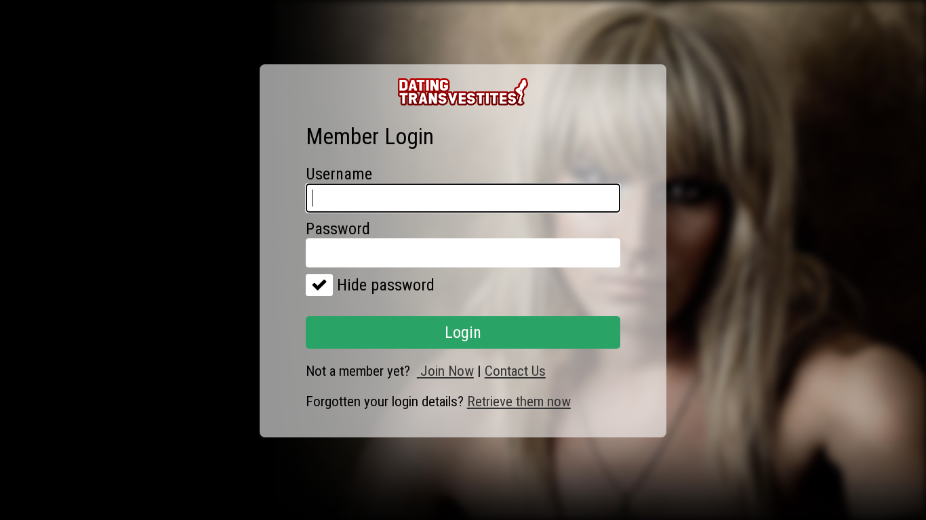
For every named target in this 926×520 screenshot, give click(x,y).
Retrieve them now (519, 401)
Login (463, 332)
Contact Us (515, 371)
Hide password (384, 285)
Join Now (445, 371)
